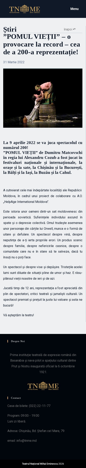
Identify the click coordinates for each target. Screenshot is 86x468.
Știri (10, 29)
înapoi (70, 29)
